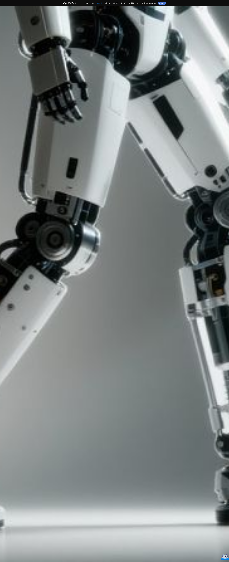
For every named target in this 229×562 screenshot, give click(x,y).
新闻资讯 (115, 3)
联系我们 (131, 3)
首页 (86, 3)
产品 (92, 3)
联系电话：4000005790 (149, 3)
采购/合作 (162, 3)
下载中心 (107, 3)
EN (138, 3)
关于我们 (123, 3)
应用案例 (99, 3)
